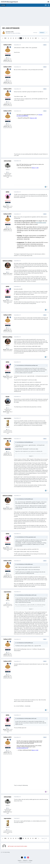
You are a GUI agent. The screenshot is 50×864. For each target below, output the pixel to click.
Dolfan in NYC (10, 31)
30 (28, 38)
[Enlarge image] (31, 234)
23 (10, 38)
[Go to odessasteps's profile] (8, 165)
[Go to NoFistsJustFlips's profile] (8, 265)
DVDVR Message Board (9, 2)
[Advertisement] (16, 17)
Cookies (30, 860)
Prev (5, 38)
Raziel (7, 396)
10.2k (8, 429)
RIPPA (7, 192)
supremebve (7, 418)
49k (8, 172)
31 (30, 38)
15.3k (8, 407)
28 (23, 38)
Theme (19, 860)
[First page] (3, 38)
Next (36, 38)
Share (35, 32)
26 (18, 38)
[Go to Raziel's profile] (8, 401)
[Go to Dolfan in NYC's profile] (3, 32)
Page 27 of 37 (44, 38)
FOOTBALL (18, 33)
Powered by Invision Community (25, 862)
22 (8, 38)
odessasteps (7, 161)
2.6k (8, 272)
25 (15, 38)
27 (20, 38)
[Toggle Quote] (15, 365)
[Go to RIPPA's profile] (8, 196)
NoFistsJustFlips (7, 260)
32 (32, 38)
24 (13, 38)
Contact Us (25, 860)
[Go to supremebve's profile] (8, 423)
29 (25, 38)
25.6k (8, 57)
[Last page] (39, 38)
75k (8, 204)
